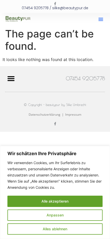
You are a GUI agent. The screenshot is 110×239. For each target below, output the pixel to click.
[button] (101, 19)
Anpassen (55, 215)
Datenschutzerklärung (44, 114)
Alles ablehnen (55, 229)
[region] (55, 192)
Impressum (73, 114)
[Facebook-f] (55, 3)
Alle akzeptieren (55, 201)
